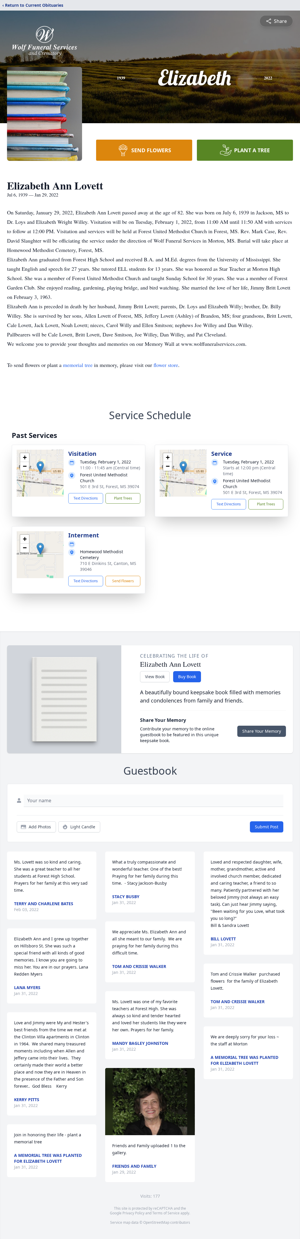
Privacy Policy (133, 1213)
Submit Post (266, 827)
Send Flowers (123, 580)
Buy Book (187, 676)
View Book (155, 676)
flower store (166, 364)
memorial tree (78, 364)
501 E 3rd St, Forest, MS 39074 (109, 486)
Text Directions (86, 498)
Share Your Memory (261, 731)
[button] (40, 467)
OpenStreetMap (156, 1222)
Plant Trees (123, 498)
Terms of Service (166, 1213)
